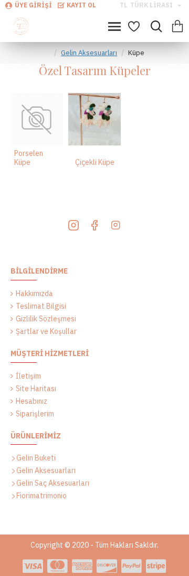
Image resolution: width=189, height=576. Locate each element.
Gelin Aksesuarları (89, 52)
